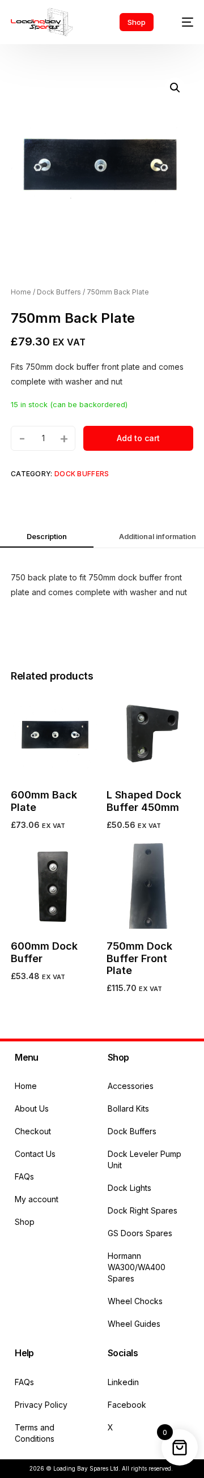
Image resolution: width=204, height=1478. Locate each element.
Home (21, 292)
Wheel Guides (134, 1324)
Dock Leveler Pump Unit (144, 1159)
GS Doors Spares (140, 1233)
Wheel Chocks (135, 1301)
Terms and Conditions (34, 1433)
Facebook (127, 1404)
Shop (25, 1222)
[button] (175, 88)
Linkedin (123, 1382)
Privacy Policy (41, 1404)
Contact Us (35, 1154)
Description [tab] (47, 536)
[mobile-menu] (182, 22)
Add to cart (138, 438)
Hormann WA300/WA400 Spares (136, 1267)
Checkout (33, 1131)
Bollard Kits (128, 1108)
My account (36, 1199)
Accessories (131, 1086)
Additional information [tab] (157, 536)
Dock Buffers (59, 292)
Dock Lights (129, 1188)
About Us (32, 1108)
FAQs (24, 1176)
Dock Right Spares (142, 1210)
